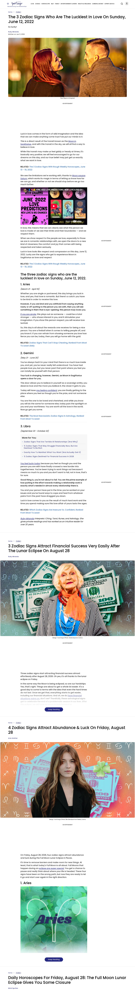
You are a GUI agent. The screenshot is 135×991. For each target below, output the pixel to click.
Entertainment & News (69, 4)
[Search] (121, 3)
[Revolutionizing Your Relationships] (17, 4)
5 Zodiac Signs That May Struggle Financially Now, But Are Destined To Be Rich (50, 447)
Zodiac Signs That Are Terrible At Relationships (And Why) (51, 442)
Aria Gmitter (13, 738)
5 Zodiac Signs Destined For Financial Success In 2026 (49, 456)
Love (32, 4)
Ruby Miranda (13, 32)
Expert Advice (109, 4)
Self (52, 4)
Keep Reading (54, 709)
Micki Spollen (13, 988)
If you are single (28, 314)
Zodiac (37, 4)
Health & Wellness (84, 4)
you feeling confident (46, 390)
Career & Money (97, 4)
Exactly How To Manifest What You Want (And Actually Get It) (52, 452)
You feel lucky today (30, 463)
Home (10, 12)
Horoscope (46, 4)
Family (57, 4)
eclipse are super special (51, 868)
